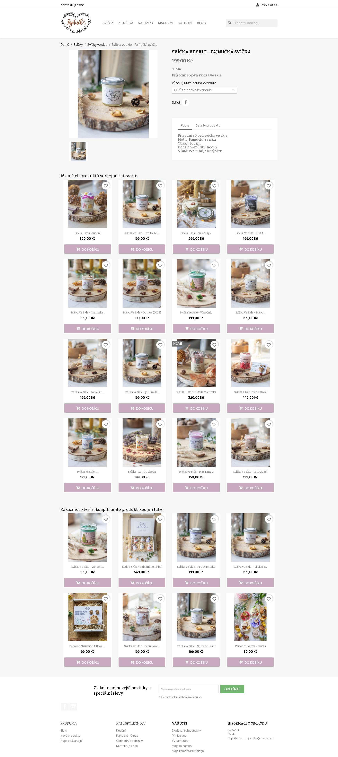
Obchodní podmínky (129, 741)
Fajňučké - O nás (127, 735)
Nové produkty (70, 735)
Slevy (63, 730)
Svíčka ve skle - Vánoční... (196, 312)
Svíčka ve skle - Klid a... (250, 233)
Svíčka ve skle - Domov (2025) (142, 312)
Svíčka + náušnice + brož (250, 392)
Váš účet (179, 723)
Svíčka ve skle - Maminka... (88, 312)
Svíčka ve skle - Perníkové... (142, 646)
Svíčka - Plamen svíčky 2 (196, 233)
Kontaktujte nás (72, 5)
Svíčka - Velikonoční (88, 233)
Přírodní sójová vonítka (250, 646)
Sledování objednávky (186, 730)
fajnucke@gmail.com (259, 738)
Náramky (146, 23)
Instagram (73, 706)
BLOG (201, 23)
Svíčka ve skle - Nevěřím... (87, 392)
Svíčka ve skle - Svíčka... (250, 312)
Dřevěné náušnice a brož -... (87, 646)
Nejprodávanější (71, 741)
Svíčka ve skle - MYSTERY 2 (196, 471)
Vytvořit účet (181, 741)
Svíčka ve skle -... (87, 471)
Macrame (166, 23)
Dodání (121, 730)
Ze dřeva (125, 23)
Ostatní (185, 23)
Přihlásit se (179, 735)
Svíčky (108, 23)
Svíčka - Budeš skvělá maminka (196, 392)
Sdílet (186, 102)
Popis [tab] (185, 125)
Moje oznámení (182, 746)
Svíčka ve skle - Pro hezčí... (141, 233)
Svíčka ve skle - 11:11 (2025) (250, 471)
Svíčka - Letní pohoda (142, 471)
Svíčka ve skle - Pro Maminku (196, 566)
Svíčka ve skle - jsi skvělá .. (142, 392)
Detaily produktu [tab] (207, 125)
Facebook (65, 706)
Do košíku (90, 249)
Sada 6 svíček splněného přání (141, 566)
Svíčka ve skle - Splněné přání (196, 646)
